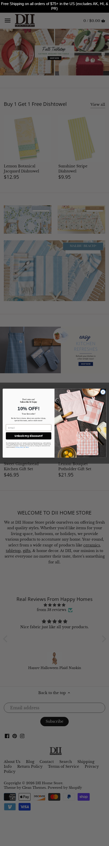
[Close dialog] (103, 391)
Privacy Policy (20, 447)
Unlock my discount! (28, 436)
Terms (27, 447)
